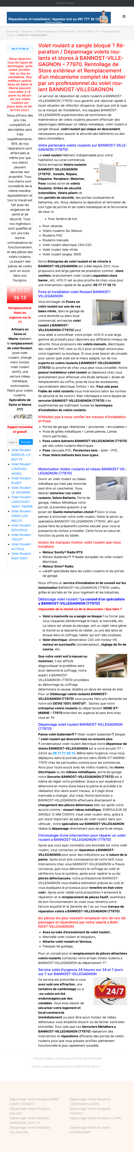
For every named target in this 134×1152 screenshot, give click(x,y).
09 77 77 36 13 (66, 3)
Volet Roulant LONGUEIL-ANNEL (21, 468)
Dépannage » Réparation (20, 31)
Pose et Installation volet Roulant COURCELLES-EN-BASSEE (68, 1058)
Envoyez (26, 441)
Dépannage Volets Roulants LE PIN (95, 1118)
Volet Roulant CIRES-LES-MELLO (21, 515)
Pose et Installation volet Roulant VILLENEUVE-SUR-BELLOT (66, 1066)
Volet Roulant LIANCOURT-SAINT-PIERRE (22, 501)
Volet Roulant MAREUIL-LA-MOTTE (21, 454)
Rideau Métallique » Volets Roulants (55, 31)
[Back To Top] (125, 1144)
